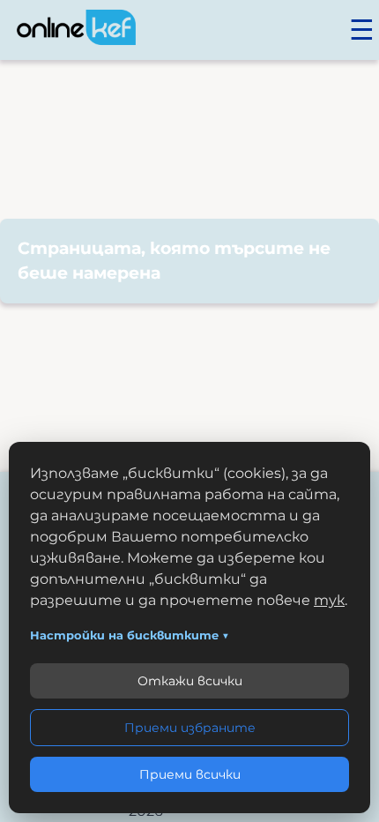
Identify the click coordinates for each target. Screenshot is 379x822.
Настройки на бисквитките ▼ (129, 635)
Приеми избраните (190, 728)
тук (329, 600)
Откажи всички (189, 681)
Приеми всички (190, 774)
